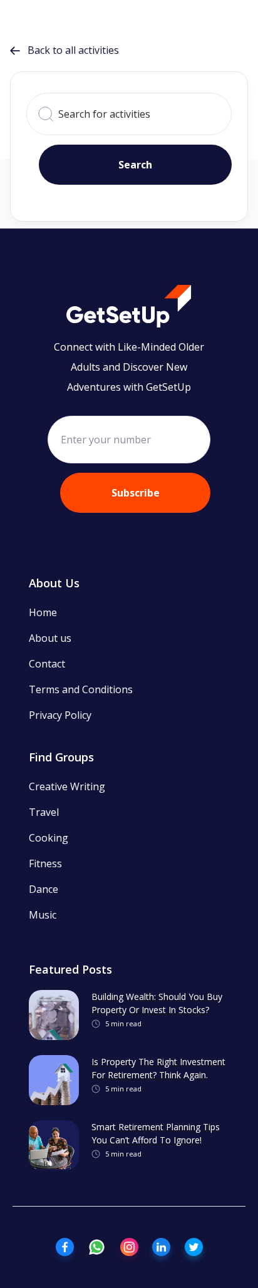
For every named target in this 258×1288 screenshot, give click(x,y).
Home (43, 612)
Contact (47, 664)
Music (42, 915)
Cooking (48, 838)
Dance (43, 889)
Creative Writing (67, 786)
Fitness (45, 863)
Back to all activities (64, 50)
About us (50, 638)
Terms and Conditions (81, 689)
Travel (44, 812)
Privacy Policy (60, 715)
